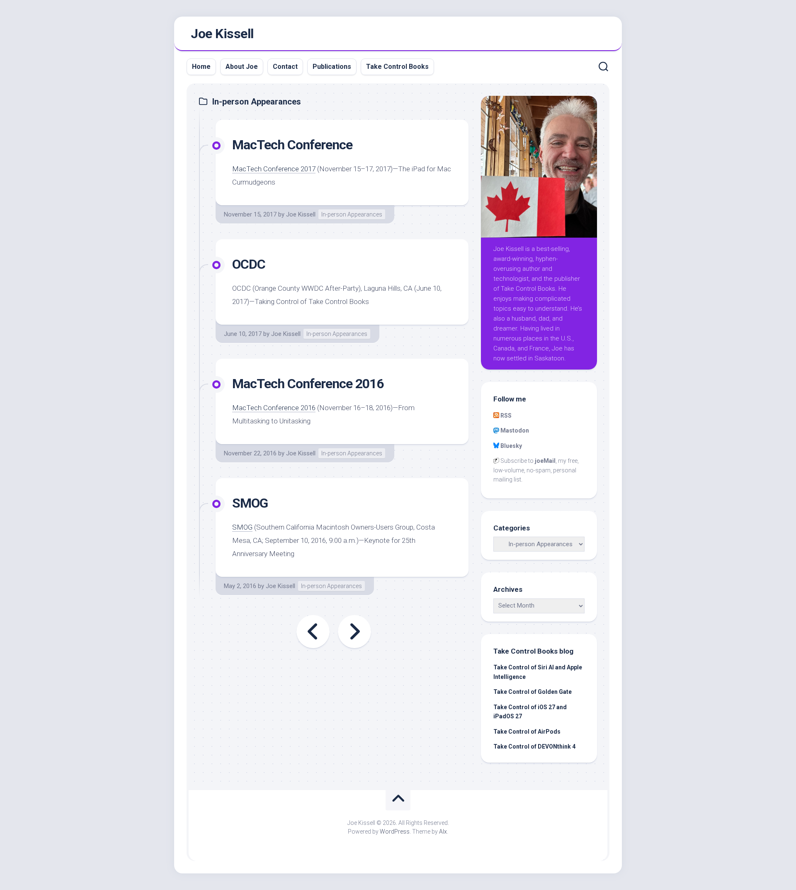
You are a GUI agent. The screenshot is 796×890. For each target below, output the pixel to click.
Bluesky (511, 446)
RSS (506, 415)
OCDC (248, 264)
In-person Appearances (351, 214)
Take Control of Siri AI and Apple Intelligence (537, 672)
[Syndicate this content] (496, 415)
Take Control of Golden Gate (532, 691)
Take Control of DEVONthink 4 (534, 746)
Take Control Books (397, 67)
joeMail (545, 460)
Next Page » (354, 631)
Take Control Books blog (533, 651)
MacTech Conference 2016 (307, 384)
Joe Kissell (222, 33)
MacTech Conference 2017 (273, 169)
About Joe (242, 67)
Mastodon (514, 430)
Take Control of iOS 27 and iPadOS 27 (530, 712)
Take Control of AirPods (527, 731)
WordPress (395, 831)
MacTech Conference (292, 145)
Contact (285, 67)
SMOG (250, 503)
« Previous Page (313, 631)
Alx (443, 831)
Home (201, 67)
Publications (332, 67)
